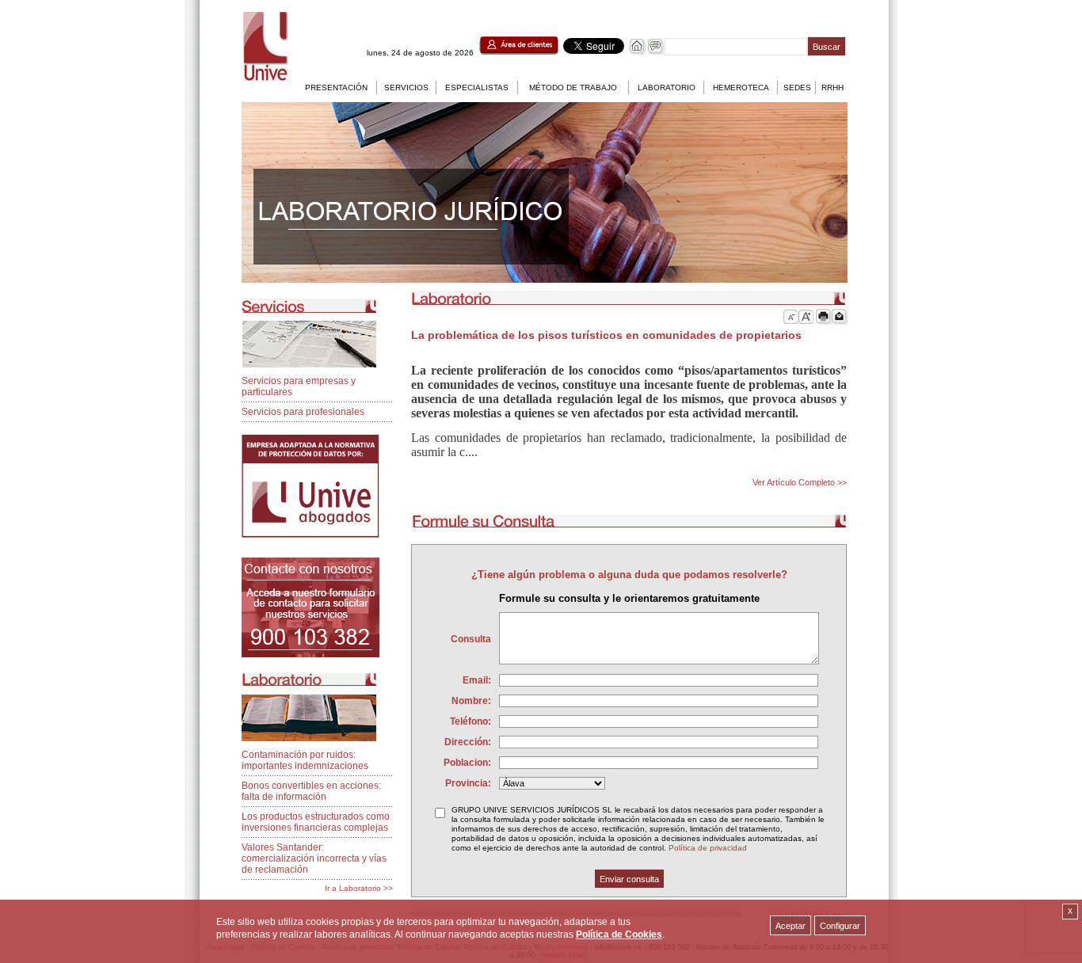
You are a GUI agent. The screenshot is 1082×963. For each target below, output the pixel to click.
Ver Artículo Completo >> (799, 482)
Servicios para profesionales (303, 411)
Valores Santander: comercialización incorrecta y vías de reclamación (314, 858)
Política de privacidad (708, 847)
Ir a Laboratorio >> (359, 888)
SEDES (797, 87)
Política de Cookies (619, 934)
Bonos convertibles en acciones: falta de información (311, 791)
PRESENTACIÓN (336, 87)
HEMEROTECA (741, 87)
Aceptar (790, 926)
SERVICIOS (406, 87)
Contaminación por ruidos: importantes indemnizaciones (305, 760)
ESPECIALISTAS (477, 87)
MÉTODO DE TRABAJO (573, 87)
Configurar (840, 926)
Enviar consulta (629, 879)
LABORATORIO (666, 87)
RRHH (832, 87)
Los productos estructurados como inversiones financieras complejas (316, 822)
